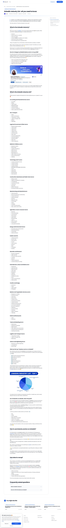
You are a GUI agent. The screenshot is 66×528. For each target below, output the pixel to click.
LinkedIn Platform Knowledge (10, 6)
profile (30, 444)
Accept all (16, 523)
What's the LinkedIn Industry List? (55, 20)
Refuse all (6, 523)
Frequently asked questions (54, 25)
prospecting (12, 433)
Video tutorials (40, 517)
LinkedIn (19, 30)
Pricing (52, 517)
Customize (11, 525)
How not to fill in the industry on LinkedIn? (19, 489)
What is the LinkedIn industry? (54, 19)
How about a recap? (53, 24)
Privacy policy (26, 520)
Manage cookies (26, 521)
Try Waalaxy (60, 1)
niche (12, 369)
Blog (10, 1)
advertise (17, 466)
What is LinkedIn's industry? (16, 486)
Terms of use (26, 518)
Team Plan (53, 518)
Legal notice (26, 517)
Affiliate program (54, 520)
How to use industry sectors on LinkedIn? (54, 22)
